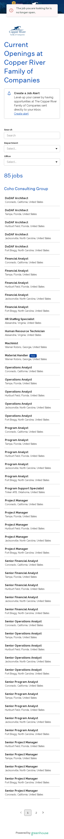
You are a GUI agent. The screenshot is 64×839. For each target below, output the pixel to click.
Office (7, 156)
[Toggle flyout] (56, 149)
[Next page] (43, 812)
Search (8, 129)
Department (11, 143)
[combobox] (7, 149)
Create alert (21, 113)
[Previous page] (21, 812)
